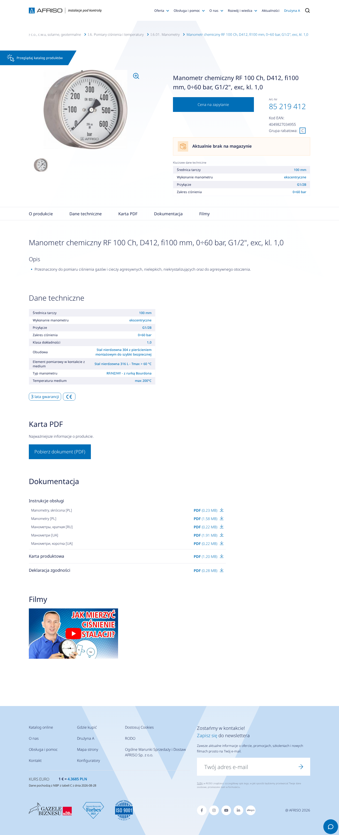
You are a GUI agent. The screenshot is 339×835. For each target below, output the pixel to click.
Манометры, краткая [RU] (52, 526)
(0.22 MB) (206, 527)
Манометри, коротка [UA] (52, 543)
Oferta (159, 10)
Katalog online (41, 727)
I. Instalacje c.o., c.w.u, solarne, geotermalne (46, 34)
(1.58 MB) (206, 518)
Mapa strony (87, 749)
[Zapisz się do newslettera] (301, 767)
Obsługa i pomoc (187, 10)
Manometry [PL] (43, 518)
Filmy (204, 213)
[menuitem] (85, 109)
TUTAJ (200, 783)
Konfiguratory (88, 760)
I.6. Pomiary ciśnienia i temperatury (116, 34)
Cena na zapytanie (213, 104)
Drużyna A (292, 10)
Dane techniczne (85, 213)
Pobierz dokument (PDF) (59, 452)
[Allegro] (251, 810)
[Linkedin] (238, 810)
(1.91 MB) (206, 535)
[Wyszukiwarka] (306, 10)
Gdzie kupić (87, 727)
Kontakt (35, 760)
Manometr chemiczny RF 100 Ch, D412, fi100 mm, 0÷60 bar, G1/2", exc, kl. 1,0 (247, 34)
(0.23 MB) (206, 510)
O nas (213, 10)
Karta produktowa (46, 556)
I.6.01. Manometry (165, 34)
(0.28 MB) (206, 570)
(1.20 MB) (206, 556)
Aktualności (271, 10)
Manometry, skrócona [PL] (51, 510)
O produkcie (41, 213)
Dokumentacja (168, 213)
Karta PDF (127, 213)
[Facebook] (202, 810)
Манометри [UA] (44, 535)
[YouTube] (226, 810)
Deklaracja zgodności (49, 570)
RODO (130, 738)
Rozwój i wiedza (240, 10)
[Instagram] (214, 810)
